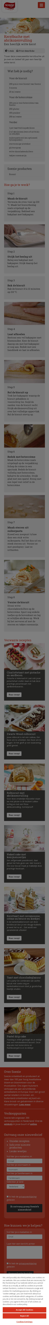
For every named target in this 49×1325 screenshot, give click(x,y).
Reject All (24, 1316)
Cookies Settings (24, 1321)
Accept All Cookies (24, 1310)
